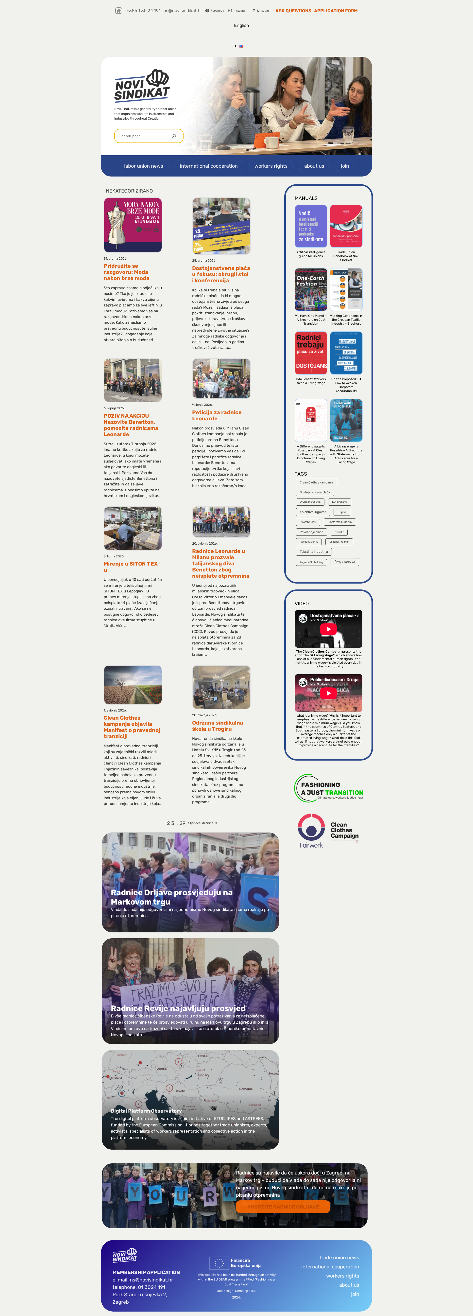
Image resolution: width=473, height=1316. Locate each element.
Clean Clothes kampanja (316, 482)
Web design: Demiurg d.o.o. (236, 1291)
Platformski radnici (340, 522)
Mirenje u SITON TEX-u (132, 567)
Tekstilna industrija (314, 551)
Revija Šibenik (309, 541)
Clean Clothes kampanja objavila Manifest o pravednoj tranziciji (132, 727)
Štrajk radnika (345, 562)
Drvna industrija (310, 501)
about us (349, 1285)
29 (183, 823)
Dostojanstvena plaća (315, 492)
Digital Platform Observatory (146, 1111)
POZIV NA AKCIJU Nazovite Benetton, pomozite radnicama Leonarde (131, 425)
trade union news (339, 1258)
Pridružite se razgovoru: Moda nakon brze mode (127, 272)
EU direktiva (339, 501)
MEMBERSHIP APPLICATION (146, 1272)
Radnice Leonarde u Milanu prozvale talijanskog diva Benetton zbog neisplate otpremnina (221, 563)
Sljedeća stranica (202, 823)
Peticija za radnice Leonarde (217, 415)
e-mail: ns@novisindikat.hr (143, 1280)
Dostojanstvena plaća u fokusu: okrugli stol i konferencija (221, 274)
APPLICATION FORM (336, 11)
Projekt (339, 532)
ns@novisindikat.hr (182, 10)
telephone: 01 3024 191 (139, 1287)
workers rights (342, 1276)
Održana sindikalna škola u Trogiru (217, 726)
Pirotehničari (308, 522)
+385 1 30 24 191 (143, 10)
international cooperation (330, 1267)
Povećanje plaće (311, 532)
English (241, 25)
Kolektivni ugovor (313, 512)
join (355, 1294)
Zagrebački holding (311, 562)
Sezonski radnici (339, 541)
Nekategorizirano (129, 191)
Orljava (342, 512)
